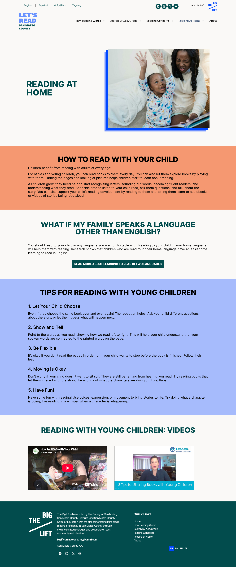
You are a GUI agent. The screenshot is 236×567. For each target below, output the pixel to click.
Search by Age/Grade (123, 21)
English (28, 5)
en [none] (171, 548)
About (213, 21)
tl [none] (186, 548)
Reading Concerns (158, 21)
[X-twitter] (170, 6)
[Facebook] (158, 6)
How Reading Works (88, 21)
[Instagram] (164, 6)
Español (43, 5)
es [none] (176, 548)
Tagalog (76, 5)
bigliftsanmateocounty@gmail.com (77, 539)
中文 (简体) (60, 5)
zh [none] (181, 548)
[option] (176, 548)
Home (137, 521)
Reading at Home (189, 21)
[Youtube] (176, 6)
